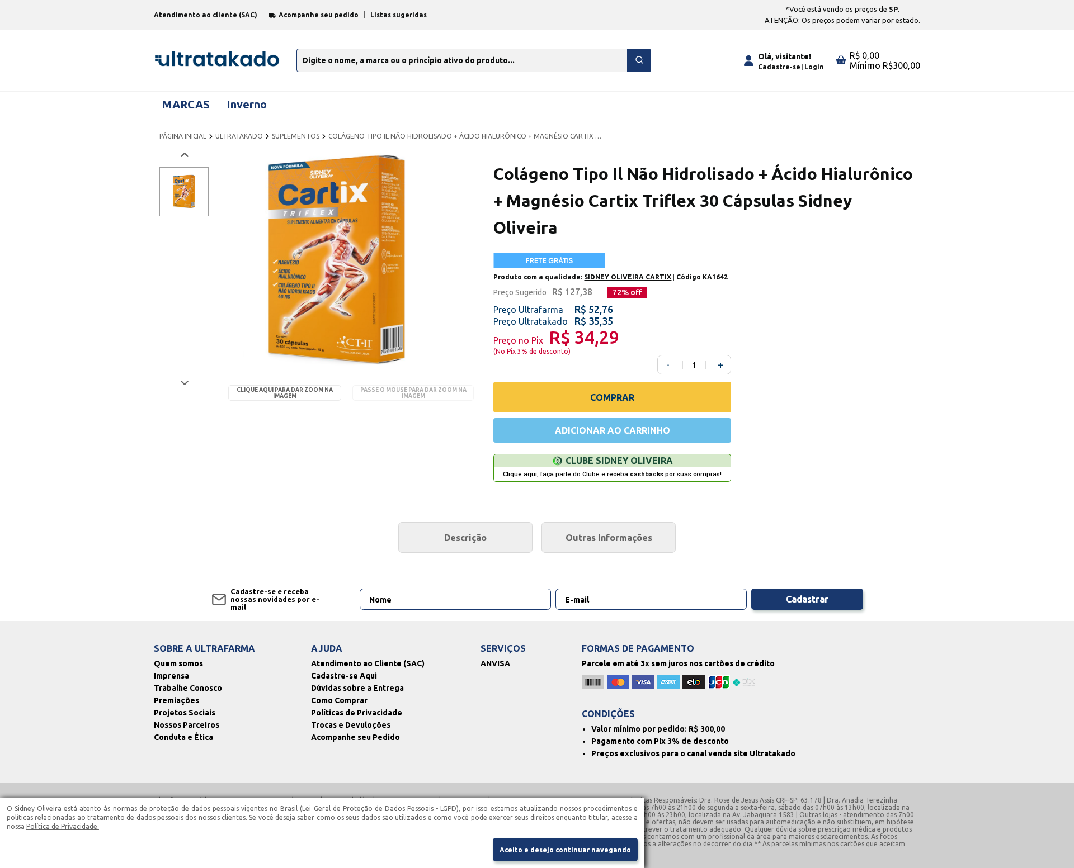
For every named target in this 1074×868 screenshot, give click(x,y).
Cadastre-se (779, 66)
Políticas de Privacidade (356, 712)
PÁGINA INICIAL (182, 136)
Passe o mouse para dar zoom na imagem (413, 393)
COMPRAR (612, 397)
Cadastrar (807, 599)
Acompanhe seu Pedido (355, 737)
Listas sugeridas (398, 14)
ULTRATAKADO (239, 136)
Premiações (176, 700)
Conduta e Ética (183, 737)
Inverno (247, 104)
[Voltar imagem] (184, 155)
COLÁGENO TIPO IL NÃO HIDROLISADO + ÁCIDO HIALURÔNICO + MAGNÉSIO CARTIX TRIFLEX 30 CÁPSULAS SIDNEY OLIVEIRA (465, 136)
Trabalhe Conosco (188, 688)
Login (814, 66)
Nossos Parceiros (186, 724)
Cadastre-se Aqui (344, 675)
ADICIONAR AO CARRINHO (612, 430)
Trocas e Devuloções (350, 724)
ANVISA (495, 663)
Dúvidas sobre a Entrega (357, 688)
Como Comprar (339, 700)
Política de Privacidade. (62, 826)
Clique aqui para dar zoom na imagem (285, 393)
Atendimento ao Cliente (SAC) (368, 663)
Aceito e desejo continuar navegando (565, 849)
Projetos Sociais (184, 712)
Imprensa (171, 675)
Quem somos (178, 663)
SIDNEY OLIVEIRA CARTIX (627, 277)
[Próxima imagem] (184, 382)
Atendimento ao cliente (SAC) (205, 14)
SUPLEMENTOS (295, 136)
